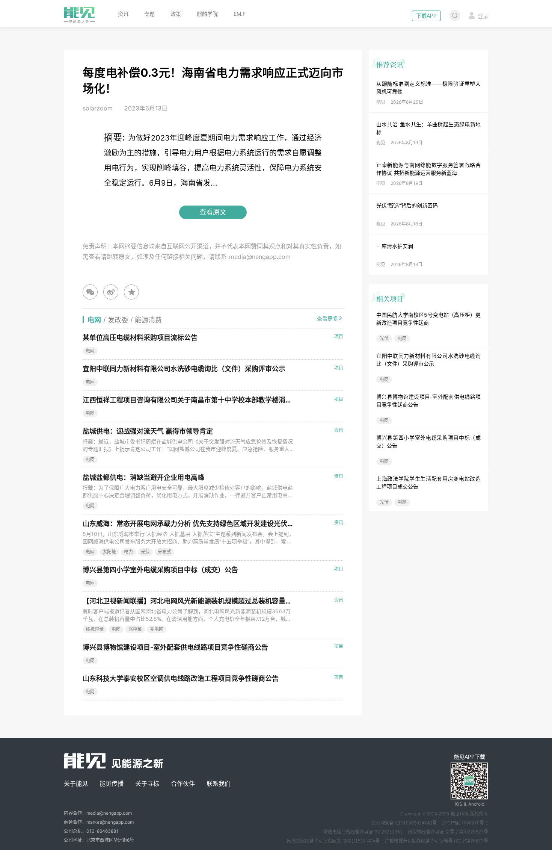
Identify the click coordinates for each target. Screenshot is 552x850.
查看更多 (327, 318)
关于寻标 (147, 783)
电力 (128, 552)
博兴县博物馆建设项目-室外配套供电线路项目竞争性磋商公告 (175, 647)
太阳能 (109, 552)
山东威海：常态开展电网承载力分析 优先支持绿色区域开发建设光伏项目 (192, 524)
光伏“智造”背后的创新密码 (407, 205)
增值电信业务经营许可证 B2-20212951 (363, 832)
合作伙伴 (183, 783)
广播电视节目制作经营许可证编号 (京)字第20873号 (436, 841)
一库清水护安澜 (394, 246)
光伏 (384, 338)
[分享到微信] (90, 291)
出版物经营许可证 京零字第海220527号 (448, 832)
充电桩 (135, 629)
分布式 (164, 552)
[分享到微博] (110, 291)
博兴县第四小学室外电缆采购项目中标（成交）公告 (160, 570)
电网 (402, 338)
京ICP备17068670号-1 (465, 823)
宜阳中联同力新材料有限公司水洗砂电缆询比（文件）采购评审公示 (184, 369)
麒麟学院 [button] (207, 14)
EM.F (240, 14)
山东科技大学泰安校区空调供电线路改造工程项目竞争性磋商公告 (181, 678)
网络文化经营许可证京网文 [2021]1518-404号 (333, 841)
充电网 (156, 629)
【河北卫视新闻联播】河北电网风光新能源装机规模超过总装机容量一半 (191, 601)
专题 (149, 14)
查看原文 (212, 212)
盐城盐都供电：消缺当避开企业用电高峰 (143, 477)
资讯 (123, 14)
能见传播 (112, 783)
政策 (175, 14)
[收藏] (131, 291)
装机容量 (95, 629)
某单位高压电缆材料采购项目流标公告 (140, 338)
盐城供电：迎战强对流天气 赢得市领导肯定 (148, 431)
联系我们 (219, 783)
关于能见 (76, 783)
